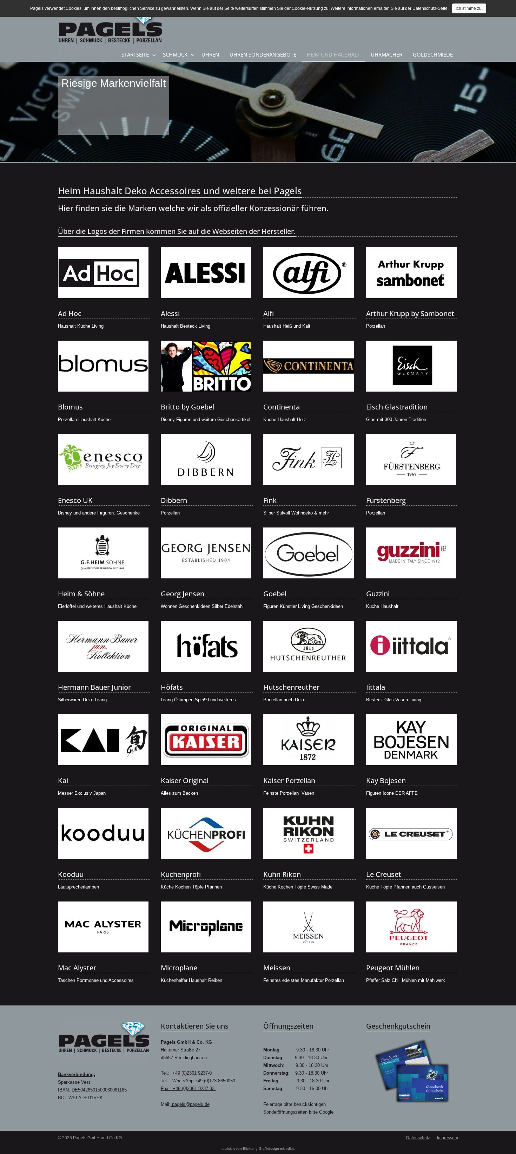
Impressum (447, 1137)
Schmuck (175, 54)
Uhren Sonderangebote (263, 54)
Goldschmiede (433, 54)
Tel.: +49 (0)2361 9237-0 (186, 1073)
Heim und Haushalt (333, 54)
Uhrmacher (386, 54)
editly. (290, 1148)
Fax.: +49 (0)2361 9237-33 (188, 1088)
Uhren (210, 54)
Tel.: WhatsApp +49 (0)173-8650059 (198, 1080)
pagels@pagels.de (190, 1104)
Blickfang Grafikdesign (261, 1148)
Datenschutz (418, 1137)
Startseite (135, 54)
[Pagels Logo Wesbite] (104, 1042)
